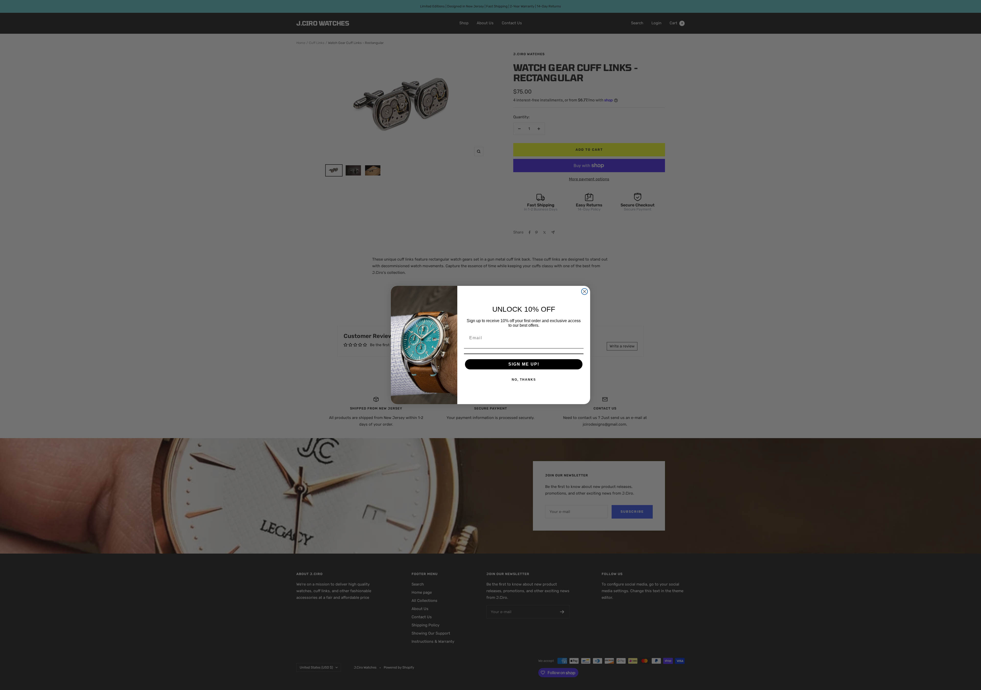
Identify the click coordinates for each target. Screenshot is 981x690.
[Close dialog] (584, 291)
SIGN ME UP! (523, 364)
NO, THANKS (524, 379)
